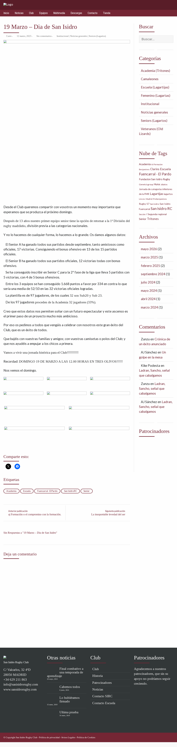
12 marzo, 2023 (24, 36)
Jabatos (164, 184)
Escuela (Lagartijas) (155, 87)
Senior (86, 491)
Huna (157, 184)
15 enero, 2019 (52, 705)
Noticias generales (78, 36)
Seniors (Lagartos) (97, 36)
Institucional (63, 36)
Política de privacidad (49, 737)
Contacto (92, 13)
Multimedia (59, 13)
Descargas (76, 13)
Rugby (142, 203)
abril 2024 (148, 299)
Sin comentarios (44, 36)
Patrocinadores (102, 682)
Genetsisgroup (146, 184)
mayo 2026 (149, 249)
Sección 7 (143, 214)
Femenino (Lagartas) (155, 95)
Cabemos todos (69, 687)
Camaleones (150, 79)
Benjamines (144, 169)
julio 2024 (148, 282)
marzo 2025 (149, 257)
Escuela (27, 491)
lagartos (168, 193)
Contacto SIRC (102, 696)
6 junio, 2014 (64, 690)
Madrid (149, 199)
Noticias (19, 13)
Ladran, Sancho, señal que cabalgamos (152, 388)
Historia (97, 676)
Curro (9, 36)
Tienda (106, 13)
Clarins (154, 169)
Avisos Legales (68, 737)
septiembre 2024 (153, 274)
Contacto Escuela (103, 703)
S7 (148, 203)
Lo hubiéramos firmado (69, 699)
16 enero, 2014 (64, 715)
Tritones (153, 219)
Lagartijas (156, 194)
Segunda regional (157, 214)
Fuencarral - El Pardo (47, 491)
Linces (142, 199)
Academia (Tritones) (155, 71)
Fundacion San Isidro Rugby (154, 179)
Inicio (6, 13)
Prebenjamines (160, 199)
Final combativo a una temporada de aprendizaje (65, 672)
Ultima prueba (68, 712)
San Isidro (154, 204)
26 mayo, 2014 (52, 679)
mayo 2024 (149, 290)
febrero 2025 (150, 266)
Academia (11, 491)
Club (31, 13)
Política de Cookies (86, 737)
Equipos (43, 13)
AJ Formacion (157, 164)
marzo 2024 (149, 307)
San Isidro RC (70, 491)
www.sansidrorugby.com (20, 689)
